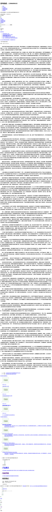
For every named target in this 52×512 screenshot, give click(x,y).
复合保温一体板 (27, 470)
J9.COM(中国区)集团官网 (4, 39)
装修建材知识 (4, 8)
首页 (3, 6)
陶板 (31, 470)
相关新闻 (4, 375)
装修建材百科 (4, 9)
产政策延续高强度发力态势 (7, 34)
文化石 (17, 470)
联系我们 (4, 10)
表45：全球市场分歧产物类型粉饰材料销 (9, 37)
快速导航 (5, 473)
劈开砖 (15, 470)
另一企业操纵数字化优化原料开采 (8, 36)
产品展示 (5, 468)
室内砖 (33, 470)
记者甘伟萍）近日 (5, 33)
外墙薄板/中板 (21, 470)
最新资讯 (2, 31)
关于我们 (4, 7)
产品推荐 (4, 416)
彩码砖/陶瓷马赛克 (10, 470)
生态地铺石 (4, 470)
